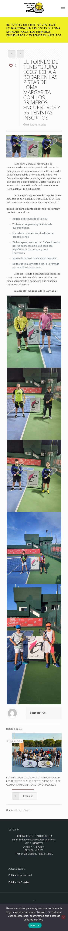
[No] (63, 917)
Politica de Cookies (18, 882)
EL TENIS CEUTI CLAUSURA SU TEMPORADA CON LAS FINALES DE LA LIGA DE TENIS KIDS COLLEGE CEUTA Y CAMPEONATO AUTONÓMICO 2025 (33, 781)
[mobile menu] (63, 7)
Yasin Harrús (38, 712)
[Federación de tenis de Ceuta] (34, 7)
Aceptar (35, 925)
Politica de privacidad (20, 875)
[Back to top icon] (34, 900)
